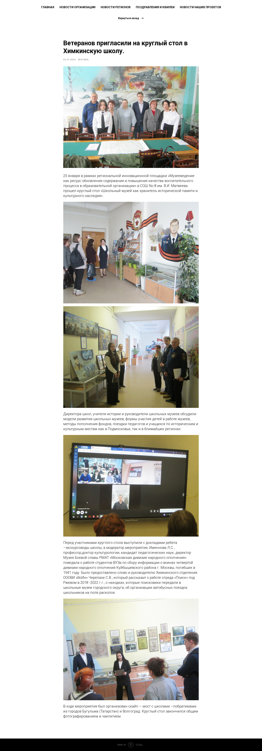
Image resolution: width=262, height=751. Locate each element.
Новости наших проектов (200, 7)
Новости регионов (115, 7)
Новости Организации (77, 7)
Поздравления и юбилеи (155, 7)
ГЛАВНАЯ (47, 7)
